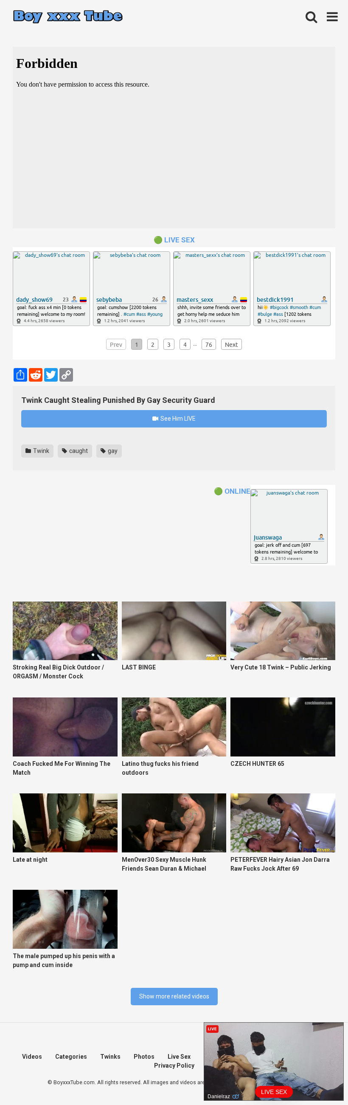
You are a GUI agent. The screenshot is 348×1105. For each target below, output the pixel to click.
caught (78, 450)
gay (112, 450)
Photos (144, 1056)
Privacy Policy (174, 1065)
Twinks (110, 1056)
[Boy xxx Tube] (68, 17)
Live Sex (179, 1056)
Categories (71, 1056)
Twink (40, 450)
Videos (32, 1056)
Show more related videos (174, 996)
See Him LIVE (177, 418)
